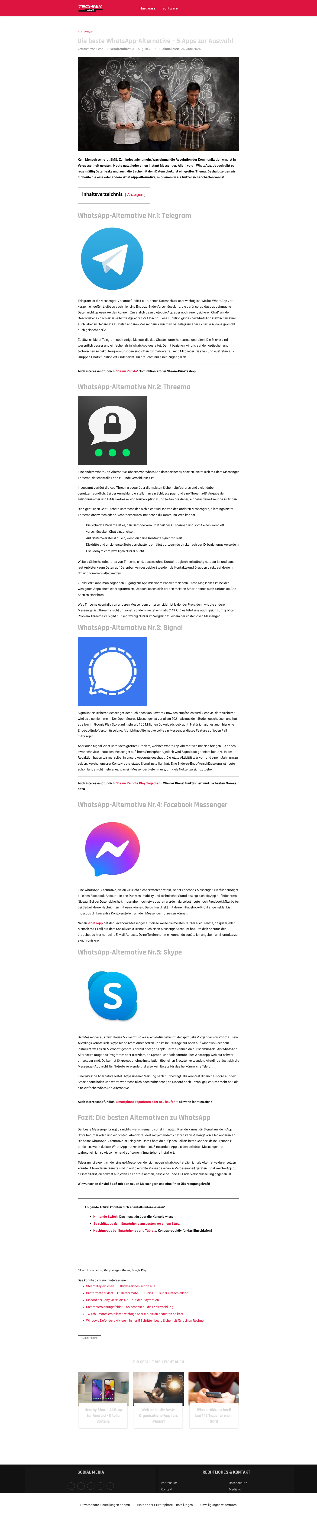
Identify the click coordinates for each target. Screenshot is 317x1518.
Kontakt (166, 1489)
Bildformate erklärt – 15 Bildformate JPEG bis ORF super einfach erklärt (137, 1293)
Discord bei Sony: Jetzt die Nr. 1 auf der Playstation (122, 1300)
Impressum (169, 1482)
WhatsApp (95, 923)
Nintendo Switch (105, 1216)
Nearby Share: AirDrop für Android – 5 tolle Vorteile (103, 1415)
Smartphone (89, 1338)
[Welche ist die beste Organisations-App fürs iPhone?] (158, 1389)
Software (170, 8)
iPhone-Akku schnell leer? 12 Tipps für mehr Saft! (214, 1415)
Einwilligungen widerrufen (218, 1505)
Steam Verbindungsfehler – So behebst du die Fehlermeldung (129, 1307)
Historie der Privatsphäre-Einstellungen (165, 1505)
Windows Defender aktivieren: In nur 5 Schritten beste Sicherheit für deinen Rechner (145, 1320)
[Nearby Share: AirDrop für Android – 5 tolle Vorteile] (103, 1389)
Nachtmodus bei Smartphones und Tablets (124, 1230)
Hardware (147, 8)
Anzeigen (135, 194)
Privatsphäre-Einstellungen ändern (105, 1505)
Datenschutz (238, 1482)
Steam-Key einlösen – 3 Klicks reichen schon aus (120, 1286)
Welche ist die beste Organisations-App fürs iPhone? (158, 1415)
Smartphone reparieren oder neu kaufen (145, 1102)
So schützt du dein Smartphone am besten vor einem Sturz (136, 1223)
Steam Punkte (126, 371)
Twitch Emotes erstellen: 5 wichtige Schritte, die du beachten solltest (134, 1314)
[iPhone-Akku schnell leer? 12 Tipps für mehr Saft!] (213, 1389)
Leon (100, 49)
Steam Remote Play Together (138, 783)
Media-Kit (236, 1489)
